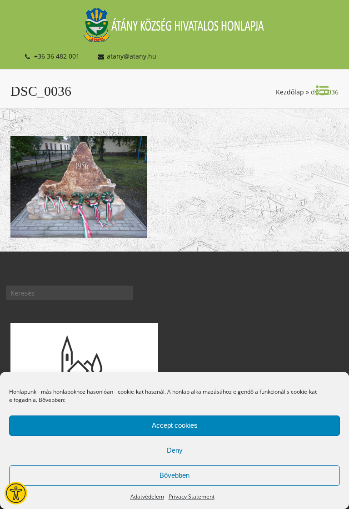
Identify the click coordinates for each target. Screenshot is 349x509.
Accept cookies (175, 425)
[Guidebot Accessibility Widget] (16, 493)
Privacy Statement (191, 496)
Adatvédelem (147, 496)
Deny (175, 450)
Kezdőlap (290, 92)
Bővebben (174, 475)
